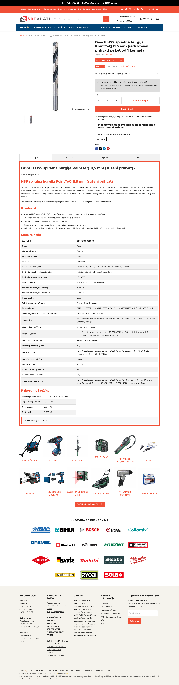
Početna (23, 35)
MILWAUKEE (59, 655)
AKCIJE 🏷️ (24, 27)
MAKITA (56, 641)
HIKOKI (50, 644)
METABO (64, 641)
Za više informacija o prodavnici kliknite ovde (114, 134)
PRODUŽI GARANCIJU (139, 27)
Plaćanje (70, 157)
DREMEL (104, 27)
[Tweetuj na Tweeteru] (100, 148)
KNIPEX (50, 655)
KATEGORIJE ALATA (44, 27)
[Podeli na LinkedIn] (104, 148)
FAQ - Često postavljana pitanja (89, 9)
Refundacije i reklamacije (67, 9)
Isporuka (105, 157)
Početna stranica (53, 603)
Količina (98, 95)
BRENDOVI (118, 27)
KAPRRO (50, 652)
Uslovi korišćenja (34, 9)
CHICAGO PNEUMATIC (56, 647)
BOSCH (108, 54)
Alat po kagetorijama (55, 611)
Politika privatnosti (49, 9)
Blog (105, 9)
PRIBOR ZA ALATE (86, 27)
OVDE (115, 88)
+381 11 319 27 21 (27, 612)
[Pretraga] (106, 19)
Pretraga (22, 9)
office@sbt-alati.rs (26, 609)
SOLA (49, 649)
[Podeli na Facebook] (96, 148)
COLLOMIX (56, 649)
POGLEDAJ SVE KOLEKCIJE (89, 504)
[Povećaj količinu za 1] (116, 100)
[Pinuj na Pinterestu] (108, 148)
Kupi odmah (127, 109)
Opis (36, 157)
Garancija (141, 157)
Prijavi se (134, 621)
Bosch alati (100, 139)
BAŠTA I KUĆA (65, 27)
